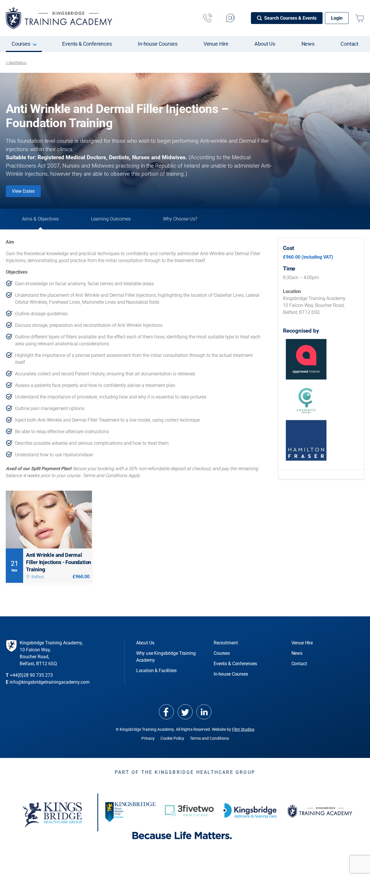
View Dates (23, 191)
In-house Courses (157, 44)
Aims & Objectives (40, 219)
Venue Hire (216, 44)
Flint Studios (243, 729)
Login (337, 18)
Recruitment (226, 643)
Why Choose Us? (180, 219)
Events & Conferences (87, 44)
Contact (349, 44)
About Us (264, 44)
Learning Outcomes (111, 219)
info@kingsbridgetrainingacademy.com (50, 682)
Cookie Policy (172, 738)
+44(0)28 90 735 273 (31, 675)
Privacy (148, 738)
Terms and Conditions (209, 738)
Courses (21, 44)
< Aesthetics (16, 62)
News (307, 44)
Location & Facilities (156, 670)
